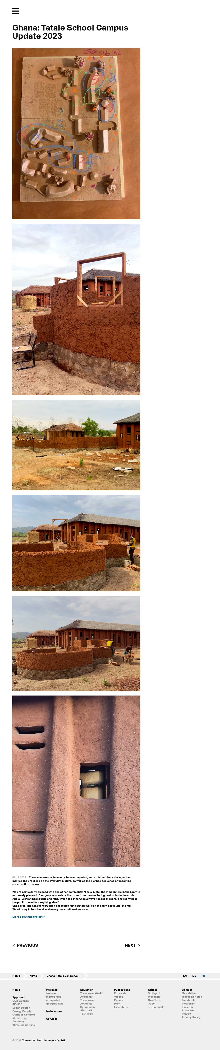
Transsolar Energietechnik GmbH (43, 1040)
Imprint (186, 1014)
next (131, 945)
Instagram (188, 1003)
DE (194, 975)
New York (154, 1000)
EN (185, 975)
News (33, 975)
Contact (187, 989)
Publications (122, 989)
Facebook (188, 1000)
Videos (118, 996)
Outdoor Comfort (23, 1014)
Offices (152, 989)
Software (188, 1010)
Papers (118, 1000)
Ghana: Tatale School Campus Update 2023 (67, 975)
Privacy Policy (191, 1017)
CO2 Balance (20, 1000)
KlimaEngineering (23, 1025)
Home (16, 975)
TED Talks (86, 1014)
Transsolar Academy (87, 1001)
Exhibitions (121, 1007)
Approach (18, 997)
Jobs (151, 1003)
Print (117, 1003)
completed (53, 1000)
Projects (51, 989)
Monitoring (19, 1018)
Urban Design (21, 1007)
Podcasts (120, 993)
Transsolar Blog (192, 996)
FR (203, 975)
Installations (54, 1011)
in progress (53, 996)
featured (51, 993)
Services (52, 1018)
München (154, 996)
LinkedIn (187, 1007)
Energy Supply (21, 1011)
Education (86, 989)
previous (27, 945)
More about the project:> (28, 916)
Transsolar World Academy (91, 994)
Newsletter (189, 993)
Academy (18, 1021)
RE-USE (17, 1004)
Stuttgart (154, 993)
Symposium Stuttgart (88, 1008)
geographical (54, 1003)
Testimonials (156, 1007)
